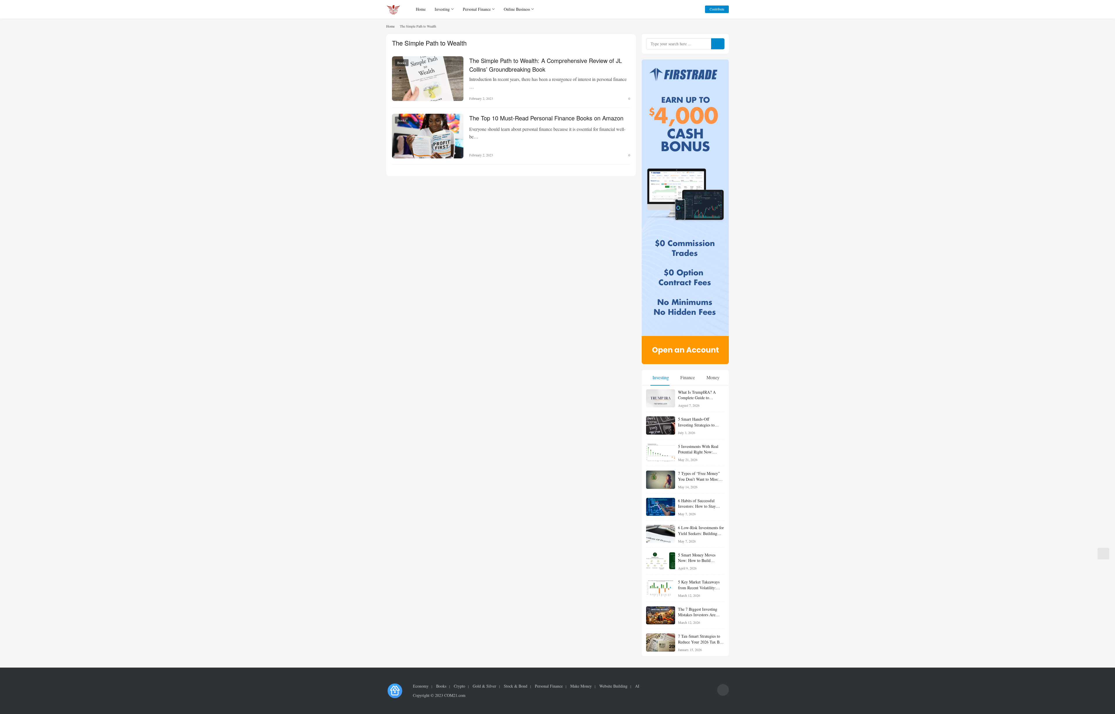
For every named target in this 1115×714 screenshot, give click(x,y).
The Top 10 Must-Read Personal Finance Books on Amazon (546, 118)
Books (401, 62)
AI (637, 686)
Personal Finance (477, 9)
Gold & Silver (484, 686)
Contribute (717, 9)
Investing (442, 9)
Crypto (459, 686)
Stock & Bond (515, 686)
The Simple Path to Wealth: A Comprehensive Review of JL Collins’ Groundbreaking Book (545, 64)
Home (421, 9)
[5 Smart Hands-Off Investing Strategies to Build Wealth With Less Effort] (660, 425)
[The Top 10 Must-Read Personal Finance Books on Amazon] (427, 136)
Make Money (581, 686)
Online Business (517, 9)
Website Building (613, 686)
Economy (421, 686)
